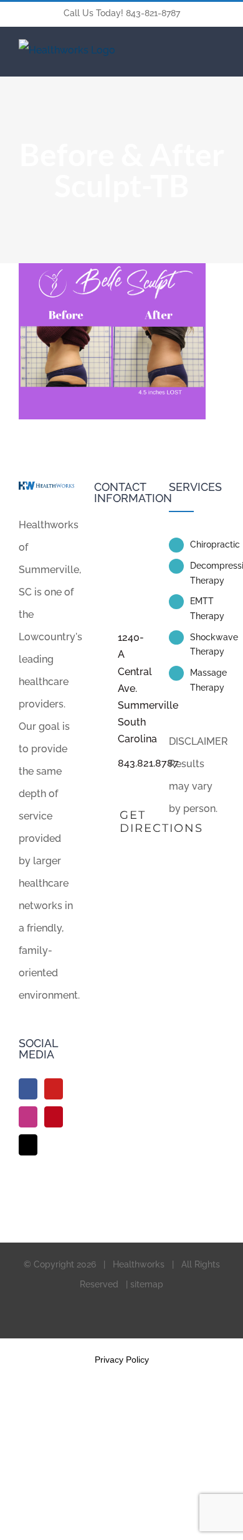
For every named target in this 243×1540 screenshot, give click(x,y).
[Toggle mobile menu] (219, 47)
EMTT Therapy (207, 608)
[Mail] (28, 1144)
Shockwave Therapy (207, 644)
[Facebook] (28, 1088)
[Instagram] (28, 1116)
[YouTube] (53, 1088)
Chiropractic (207, 544)
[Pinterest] (53, 1116)
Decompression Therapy (207, 573)
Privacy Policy (122, 1360)
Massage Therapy (207, 680)
